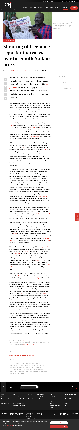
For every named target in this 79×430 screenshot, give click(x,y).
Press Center (53, 403)
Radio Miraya (13, 371)
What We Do (53, 396)
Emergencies (31, 396)
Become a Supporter (60, 387)
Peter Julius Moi (26, 369)
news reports (43, 196)
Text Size (64, 83)
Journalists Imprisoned (18, 399)
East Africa (24, 341)
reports (11, 125)
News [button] (24, 8)
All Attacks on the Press (18, 403)
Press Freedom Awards (42, 401)
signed (48, 240)
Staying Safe (31, 399)
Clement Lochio (30, 363)
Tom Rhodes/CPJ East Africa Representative (16, 71)
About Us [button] (56, 8)
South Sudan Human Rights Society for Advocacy (33, 371)
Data (14, 394)
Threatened (21, 373)
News (2, 394)
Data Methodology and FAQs (19, 405)
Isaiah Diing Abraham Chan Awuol (19, 367)
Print (63, 77)
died (40, 127)
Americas (67, 396)
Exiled (38, 363)
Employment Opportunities (56, 401)
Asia (66, 405)
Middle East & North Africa (71, 401)
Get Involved (40, 394)
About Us (52, 394)
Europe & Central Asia (70, 399)
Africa (11, 355)
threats (24, 147)
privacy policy (10, 425)
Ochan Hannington (15, 369)
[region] (39, 424)
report (15, 234)
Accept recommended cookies (58, 426)
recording (36, 278)
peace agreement (43, 247)
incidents (33, 127)
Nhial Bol (38, 367)
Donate (65, 7)
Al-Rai (11, 363)
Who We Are (53, 399)
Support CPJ (40, 396)
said (45, 256)
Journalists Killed (17, 396)
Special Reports (5, 403)
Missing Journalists (17, 401)
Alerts (2, 396)
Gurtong (11, 194)
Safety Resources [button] (38, 8)
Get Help (74, 7)
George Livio (35, 365)
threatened (21, 276)
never (22, 293)
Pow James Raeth (34, 136)
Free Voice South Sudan (16, 365)
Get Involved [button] (48, 8)
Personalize (59, 422)
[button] (76, 1)
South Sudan (30, 355)
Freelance (27, 365)
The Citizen (17, 254)
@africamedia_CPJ (28, 344)
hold (30, 178)
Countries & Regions (71, 394)
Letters (3, 401)
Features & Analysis (9, 40)
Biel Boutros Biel (19, 363)
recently (45, 150)
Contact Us (52, 407)
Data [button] (29, 8)
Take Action (39, 399)
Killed (32, 367)
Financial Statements (55, 405)
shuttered (27, 251)
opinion (37, 260)
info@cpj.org (75, 413)
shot (16, 123)
